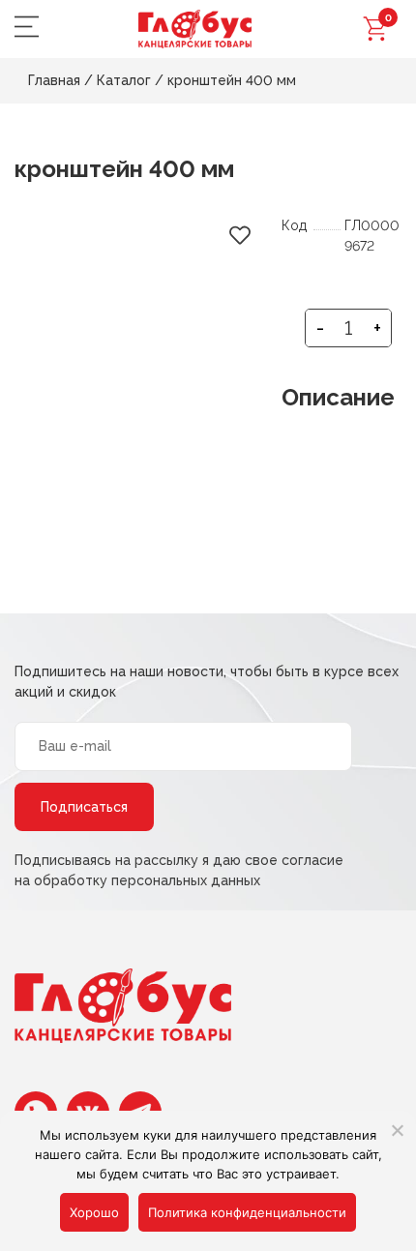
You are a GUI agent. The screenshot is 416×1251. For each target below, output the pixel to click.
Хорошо (94, 1212)
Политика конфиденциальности (247, 1212)
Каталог (124, 80)
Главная (54, 80)
